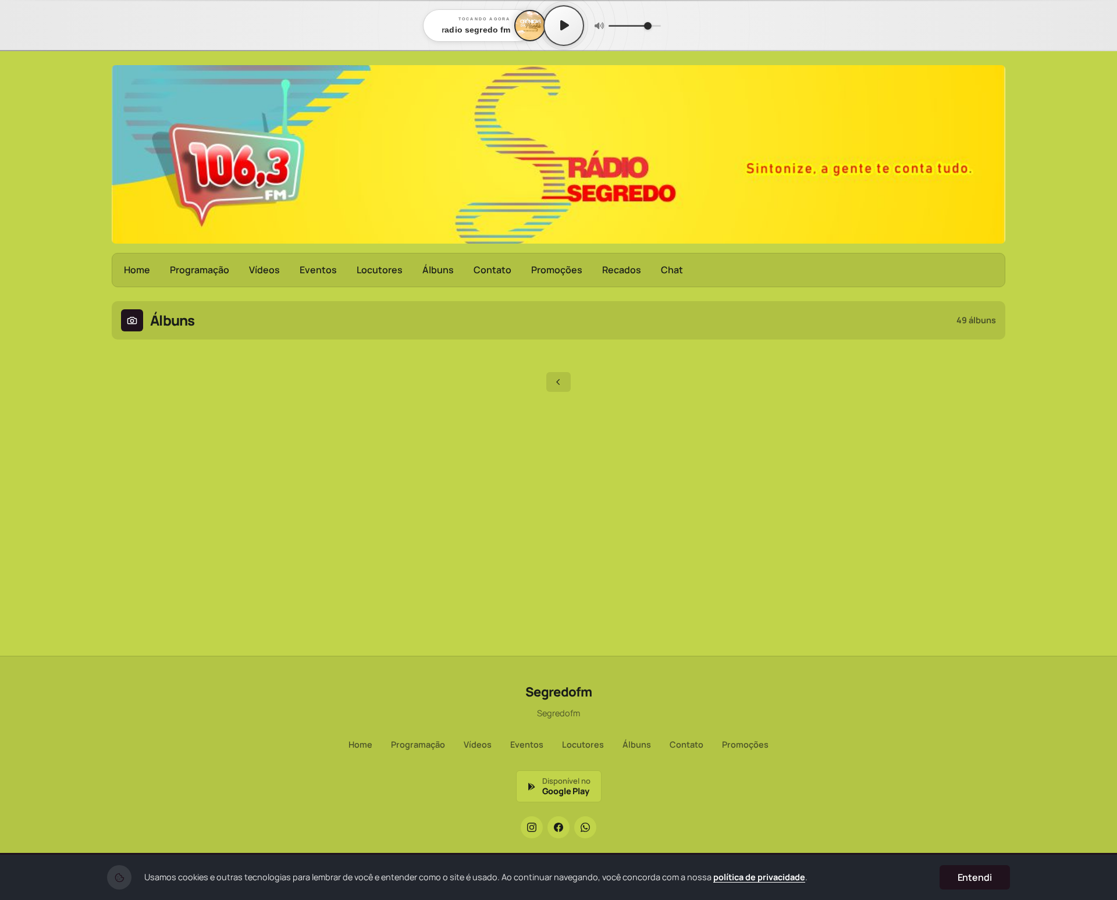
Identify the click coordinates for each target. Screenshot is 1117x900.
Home (137, 269)
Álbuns (438, 269)
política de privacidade (759, 877)
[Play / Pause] (563, 25)
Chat (672, 269)
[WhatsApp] (585, 827)
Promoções (556, 269)
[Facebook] (558, 827)
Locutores (380, 269)
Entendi (975, 877)
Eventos (318, 269)
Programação (199, 269)
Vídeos (264, 269)
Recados (621, 269)
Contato (492, 269)
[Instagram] (532, 827)
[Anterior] (558, 382)
